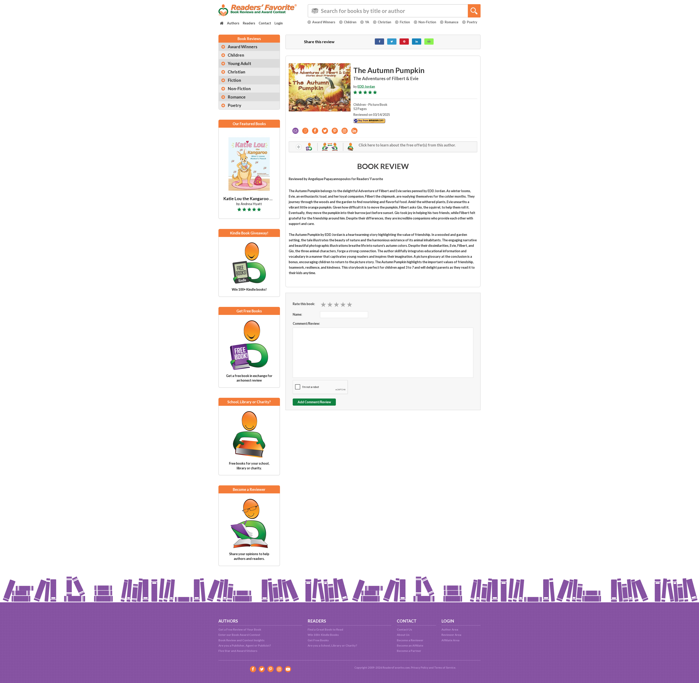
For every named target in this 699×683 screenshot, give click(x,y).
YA (367, 22)
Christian (384, 22)
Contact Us (404, 629)
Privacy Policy (419, 667)
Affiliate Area (450, 640)
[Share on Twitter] (391, 41)
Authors (233, 23)
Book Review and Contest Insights (241, 640)
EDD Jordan (366, 87)
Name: (297, 314)
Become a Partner (409, 650)
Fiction (405, 22)
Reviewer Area (451, 634)
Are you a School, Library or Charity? (332, 645)
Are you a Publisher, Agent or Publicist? (244, 645)
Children (350, 22)
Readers (249, 23)
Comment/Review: (306, 323)
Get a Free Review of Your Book (239, 629)
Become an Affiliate (410, 645)
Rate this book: (304, 304)
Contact (265, 23)
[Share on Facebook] (379, 41)
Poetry (472, 22)
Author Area (449, 629)
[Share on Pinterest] (404, 41)
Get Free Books (318, 640)
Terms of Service (444, 667)
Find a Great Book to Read (325, 629)
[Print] (429, 41)
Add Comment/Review (314, 402)
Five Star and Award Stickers (237, 650)
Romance (451, 22)
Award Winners (323, 22)
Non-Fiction (427, 22)
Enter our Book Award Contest (239, 634)
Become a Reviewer (410, 640)
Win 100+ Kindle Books (323, 634)
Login (279, 23)
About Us (403, 634)
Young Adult (239, 63)
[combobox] (394, 11)
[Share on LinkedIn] (416, 41)
